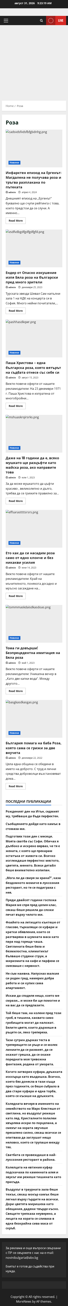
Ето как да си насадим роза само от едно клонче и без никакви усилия (34, 529)
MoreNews (23, 1301)
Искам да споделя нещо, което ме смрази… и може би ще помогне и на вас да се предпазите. (33, 1000)
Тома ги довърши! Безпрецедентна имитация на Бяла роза (34, 624)
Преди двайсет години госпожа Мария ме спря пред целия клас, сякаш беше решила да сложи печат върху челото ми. (31, 907)
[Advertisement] (34, 61)
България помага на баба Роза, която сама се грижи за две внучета (34, 719)
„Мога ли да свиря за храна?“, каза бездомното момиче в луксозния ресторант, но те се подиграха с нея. (33, 885)
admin (12, 192)
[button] (6, 21)
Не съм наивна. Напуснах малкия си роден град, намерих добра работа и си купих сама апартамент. (32, 980)
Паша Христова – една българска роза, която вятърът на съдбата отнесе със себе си (34, 338)
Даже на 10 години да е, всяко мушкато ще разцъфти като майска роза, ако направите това (34, 434)
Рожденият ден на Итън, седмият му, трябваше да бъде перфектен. (32, 813)
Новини (14, 162)
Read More (17, 221)
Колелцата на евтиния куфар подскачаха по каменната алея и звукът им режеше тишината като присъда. (33, 1174)
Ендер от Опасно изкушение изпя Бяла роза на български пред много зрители (34, 248)
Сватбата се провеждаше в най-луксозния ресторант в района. (31, 1157)
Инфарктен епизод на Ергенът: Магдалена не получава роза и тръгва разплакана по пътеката (34, 148)
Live (60, 20)
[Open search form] (41, 20)
